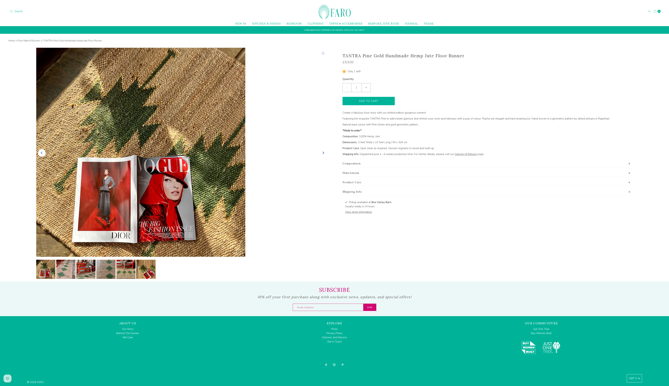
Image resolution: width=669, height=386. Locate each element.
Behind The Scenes (127, 333)
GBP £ (633, 378)
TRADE (429, 23)
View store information (358, 212)
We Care (127, 337)
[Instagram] (334, 365)
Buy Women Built (541, 333)
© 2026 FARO (35, 382)
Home (11, 40)
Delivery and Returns (334, 337)
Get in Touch (334, 341)
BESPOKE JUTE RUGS (383, 23)
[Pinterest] (343, 365)
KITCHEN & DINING (266, 23)
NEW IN (240, 23)
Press (334, 329)
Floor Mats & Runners (29, 40)
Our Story (127, 329)
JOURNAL (411, 23)
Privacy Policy (334, 333)
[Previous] (42, 153)
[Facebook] (326, 365)
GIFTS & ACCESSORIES (345, 23)
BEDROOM (294, 23)
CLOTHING (315, 23)
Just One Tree (541, 329)
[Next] (323, 153)
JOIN (369, 307)
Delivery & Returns (466, 154)
